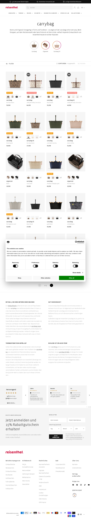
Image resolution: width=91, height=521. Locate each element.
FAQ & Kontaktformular (27, 466)
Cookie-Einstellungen (43, 494)
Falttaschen (9, 488)
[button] (12, 14)
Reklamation (26, 477)
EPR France (42, 502)
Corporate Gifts (60, 464)
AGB (40, 486)
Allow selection (45, 278)
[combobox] (49, 8)
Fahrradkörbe (10, 481)
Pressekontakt (60, 471)
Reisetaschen (10, 468)
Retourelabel (26, 470)
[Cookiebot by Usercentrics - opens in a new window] (76, 242)
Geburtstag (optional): (55, 424)
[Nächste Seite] (51, 285)
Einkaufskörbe (10, 464)
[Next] (89, 395)
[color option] (8, 96)
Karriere (74, 464)
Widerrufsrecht (44, 482)
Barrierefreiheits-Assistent (44, 466)
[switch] (35, 266)
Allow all (71, 278)
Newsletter (25, 484)
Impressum (42, 489)
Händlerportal (60, 468)
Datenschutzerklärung (76, 437)
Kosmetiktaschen (11, 485)
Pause (89, 406)
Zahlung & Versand (28, 474)
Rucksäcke (9, 475)
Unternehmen (76, 468)
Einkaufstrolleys (11, 471)
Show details (77, 272)
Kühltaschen (10, 478)
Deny (19, 278)
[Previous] (25, 395)
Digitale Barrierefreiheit (44, 472)
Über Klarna (43, 499)
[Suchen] (28, 8)
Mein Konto (26, 481)
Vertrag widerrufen (76, 475)
